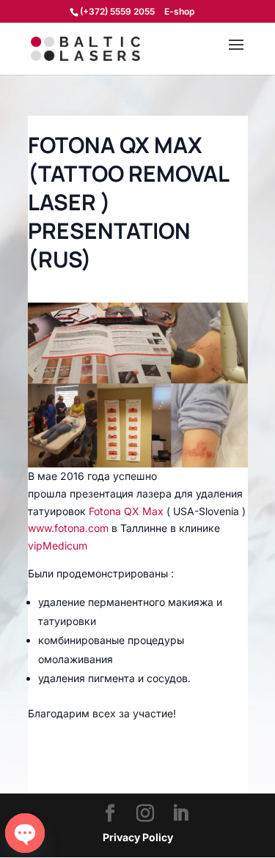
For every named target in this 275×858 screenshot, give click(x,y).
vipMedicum (57, 545)
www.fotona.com (68, 528)
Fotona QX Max (126, 511)
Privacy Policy (138, 837)
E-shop (179, 12)
